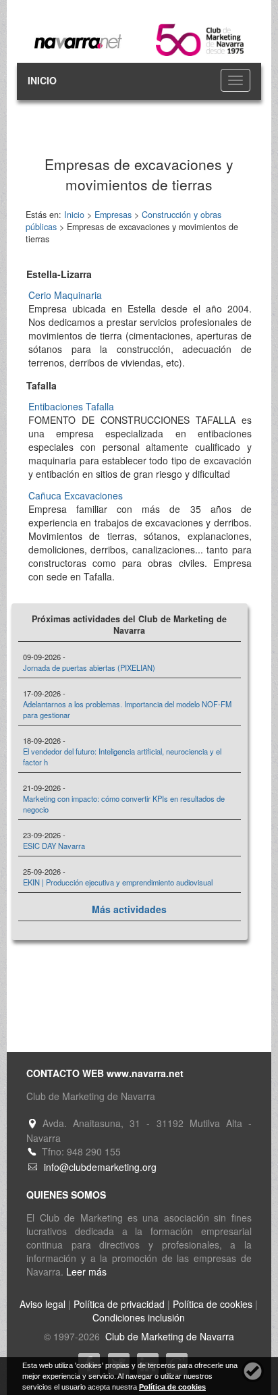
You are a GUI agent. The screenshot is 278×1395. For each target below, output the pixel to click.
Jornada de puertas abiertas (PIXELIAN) (89, 667)
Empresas (113, 215)
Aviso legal (42, 1304)
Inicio (74, 215)
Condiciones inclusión (138, 1317)
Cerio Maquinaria (65, 295)
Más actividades (129, 909)
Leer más (86, 1271)
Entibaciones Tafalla (71, 406)
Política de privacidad (119, 1304)
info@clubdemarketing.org (100, 1167)
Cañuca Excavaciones (75, 495)
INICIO (42, 80)
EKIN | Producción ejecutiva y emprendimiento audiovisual (118, 882)
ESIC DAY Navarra (54, 845)
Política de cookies (212, 1304)
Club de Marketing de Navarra (168, 1336)
